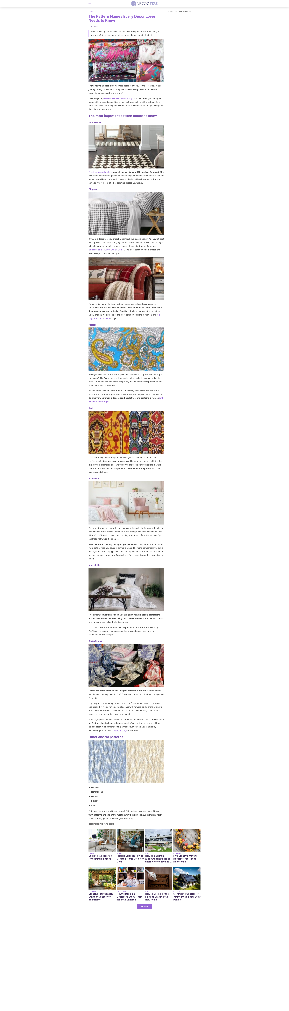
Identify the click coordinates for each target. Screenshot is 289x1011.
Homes (91, 11)
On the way (121, 891)
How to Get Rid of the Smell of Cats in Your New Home (157, 896)
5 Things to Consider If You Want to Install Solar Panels (186, 896)
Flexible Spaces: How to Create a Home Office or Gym (130, 858)
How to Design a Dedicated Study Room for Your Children (129, 896)
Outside (176, 891)
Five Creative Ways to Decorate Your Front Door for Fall (185, 858)
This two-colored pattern (100, 172)
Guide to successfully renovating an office (100, 857)
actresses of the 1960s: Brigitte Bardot (106, 250)
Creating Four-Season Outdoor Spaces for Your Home (101, 896)
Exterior (177, 853)
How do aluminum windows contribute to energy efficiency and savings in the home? (157, 858)
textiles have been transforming (117, 98)
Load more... (144, 906)
